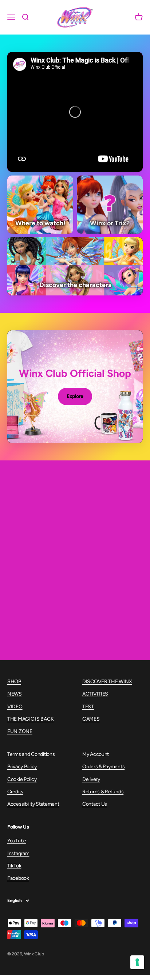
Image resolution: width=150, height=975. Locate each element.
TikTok (14, 866)
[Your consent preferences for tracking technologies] (137, 962)
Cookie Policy (21, 779)
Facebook (18, 878)
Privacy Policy (22, 767)
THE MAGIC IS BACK (30, 719)
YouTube (16, 841)
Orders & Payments (103, 767)
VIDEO (15, 707)
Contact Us (94, 804)
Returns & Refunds (102, 792)
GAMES (91, 719)
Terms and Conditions (31, 754)
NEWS (14, 694)
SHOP (14, 681)
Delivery (91, 779)
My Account (95, 754)
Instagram (18, 853)
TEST (88, 707)
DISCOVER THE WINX (107, 681)
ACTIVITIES (95, 694)
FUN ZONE (19, 731)
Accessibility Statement (33, 804)
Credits (15, 792)
